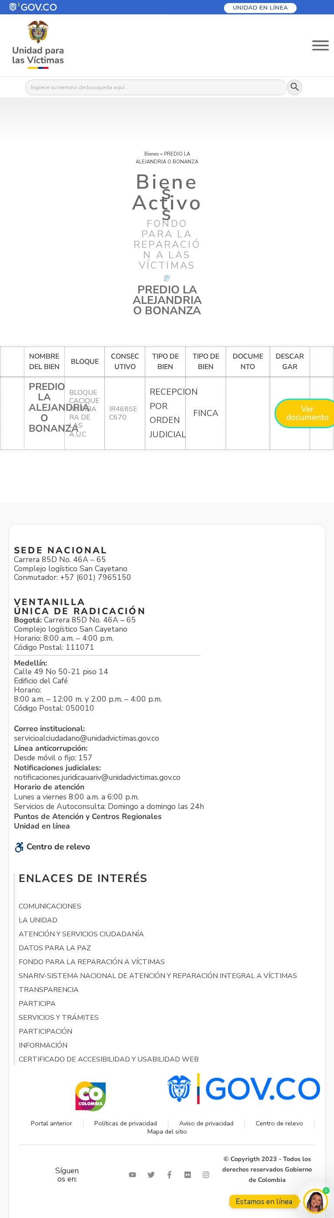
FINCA (205, 413)
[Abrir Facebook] (171, 1174)
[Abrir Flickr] (189, 1174)
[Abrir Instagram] (208, 1174)
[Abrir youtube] (134, 1174)
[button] (53, 7)
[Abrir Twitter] (153, 1174)
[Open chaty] (315, 1201)
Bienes (151, 153)
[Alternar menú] (320, 45)
